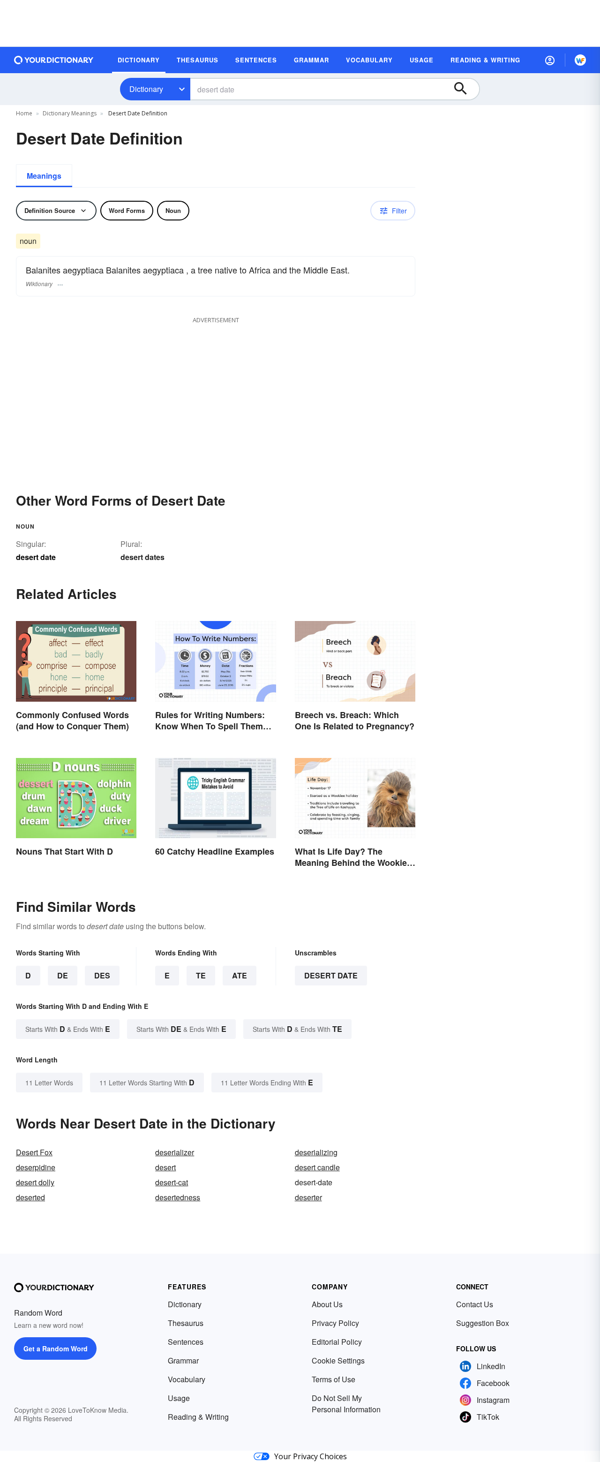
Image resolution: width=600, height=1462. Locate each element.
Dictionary (146, 88)
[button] (549, 60)
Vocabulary (186, 1379)
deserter (308, 1197)
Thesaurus (185, 1323)
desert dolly (35, 1182)
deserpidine (35, 1167)
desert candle (317, 1167)
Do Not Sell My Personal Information (346, 1404)
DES (102, 975)
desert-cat (171, 1182)
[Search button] (465, 89)
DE (62, 975)
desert (165, 1167)
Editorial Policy (337, 1341)
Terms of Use (333, 1379)
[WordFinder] (580, 60)
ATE (239, 975)
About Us (327, 1304)
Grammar (183, 1360)
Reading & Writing (198, 1416)
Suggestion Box (482, 1323)
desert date (331, 975)
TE (201, 975)
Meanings (44, 175)
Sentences (185, 1341)
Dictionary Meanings (70, 113)
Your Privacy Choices (310, 1456)
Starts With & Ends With (67, 1028)
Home (24, 113)
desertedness (177, 1197)
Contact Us (474, 1304)
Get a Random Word (55, 1348)
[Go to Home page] (54, 60)
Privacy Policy (335, 1323)
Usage (179, 1398)
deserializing (316, 1152)
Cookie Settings (338, 1360)
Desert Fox (34, 1152)
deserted (30, 1197)
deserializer (174, 1152)
